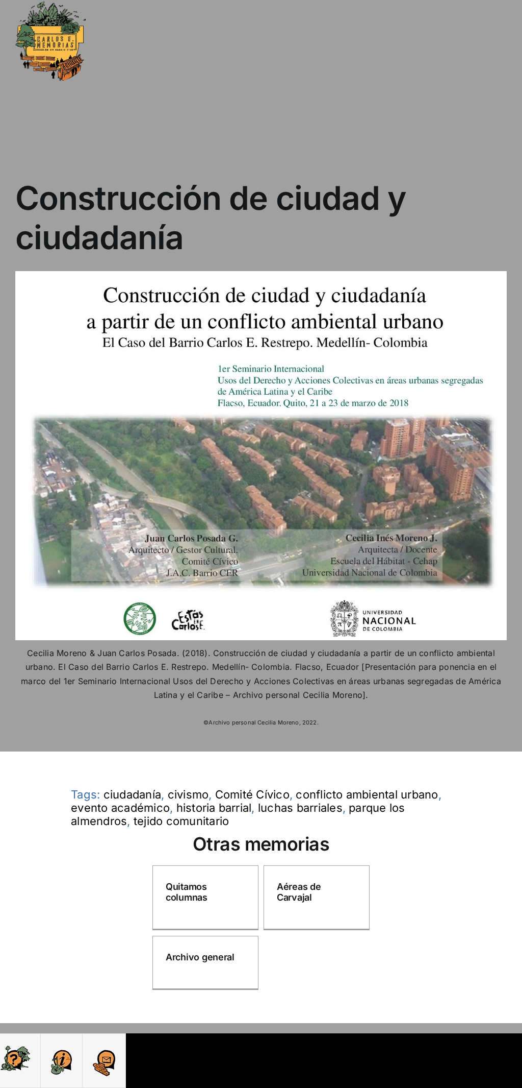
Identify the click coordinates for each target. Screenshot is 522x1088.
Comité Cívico (252, 794)
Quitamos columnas (186, 892)
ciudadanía (132, 794)
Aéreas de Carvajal (299, 892)
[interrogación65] (15, 1048)
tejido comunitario (181, 821)
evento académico (120, 807)
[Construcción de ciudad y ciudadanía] (261, 275)
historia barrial (214, 807)
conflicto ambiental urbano (367, 794)
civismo (188, 794)
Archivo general (200, 957)
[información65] (61, 1048)
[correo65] (104, 1048)
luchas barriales (300, 807)
